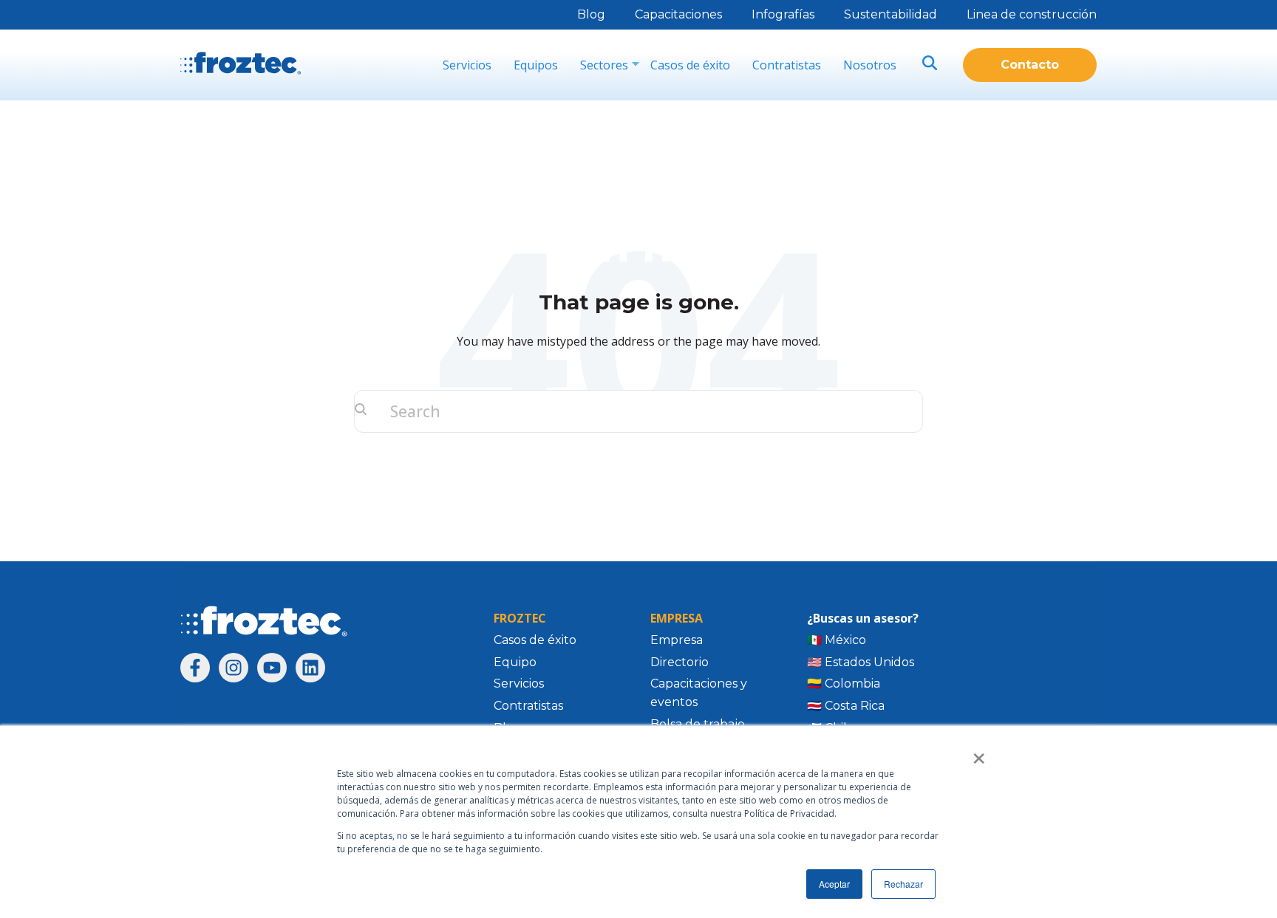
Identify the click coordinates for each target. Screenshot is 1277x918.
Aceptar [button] (834, 883)
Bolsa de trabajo (697, 724)
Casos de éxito (690, 65)
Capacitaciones (678, 14)
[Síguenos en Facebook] (195, 667)
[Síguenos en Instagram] (233, 667)
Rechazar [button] (903, 883)
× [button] (978, 753)
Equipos (536, 65)
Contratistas (786, 65)
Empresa (676, 640)
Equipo (515, 662)
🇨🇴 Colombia (843, 683)
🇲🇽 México (836, 640)
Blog (591, 14)
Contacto (1030, 65)
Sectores (604, 65)
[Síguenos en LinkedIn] (310, 667)
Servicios (467, 65)
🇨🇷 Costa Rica (846, 706)
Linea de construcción (1032, 14)
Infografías (783, 14)
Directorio (679, 662)
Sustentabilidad (890, 14)
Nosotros (869, 65)
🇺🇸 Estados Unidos (860, 662)
